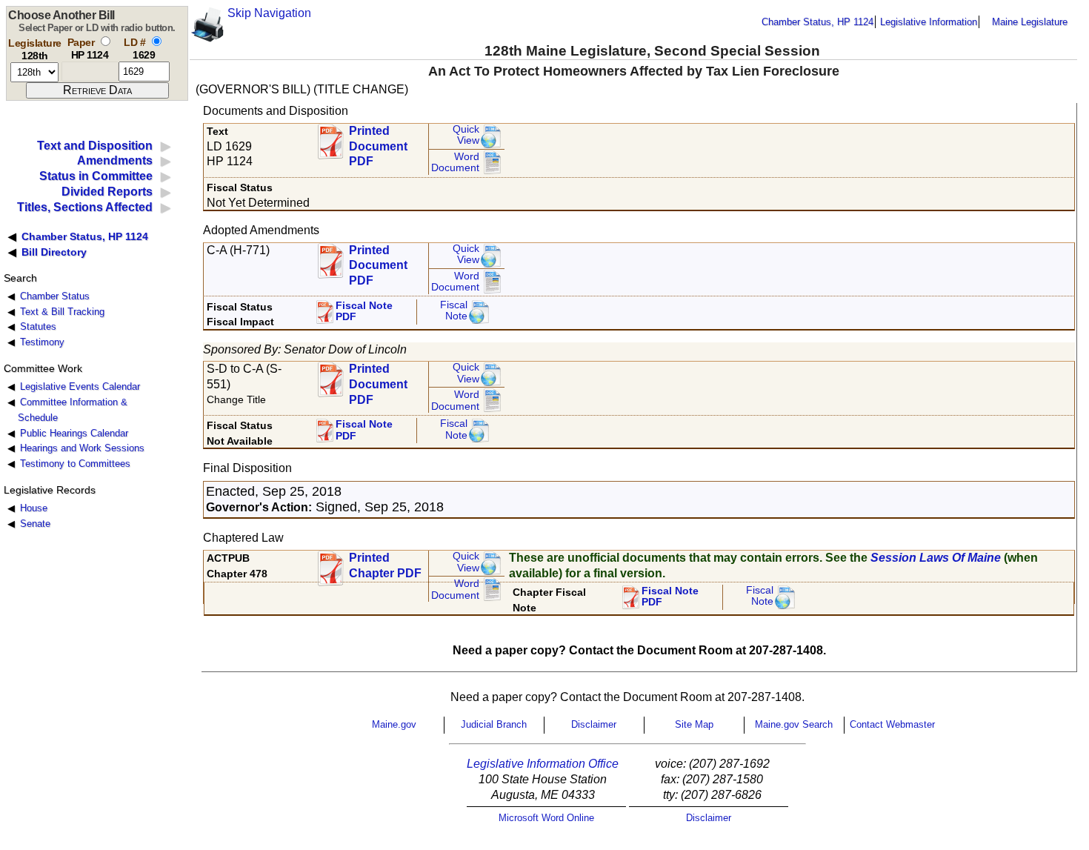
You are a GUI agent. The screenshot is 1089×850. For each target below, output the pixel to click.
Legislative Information (928, 21)
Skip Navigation (269, 13)
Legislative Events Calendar (80, 386)
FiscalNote (759, 596)
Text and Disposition (95, 145)
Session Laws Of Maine (935, 557)
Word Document (455, 162)
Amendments (115, 160)
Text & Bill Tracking (62, 311)
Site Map (694, 724)
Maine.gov (394, 724)
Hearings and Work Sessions (82, 448)
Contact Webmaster (892, 724)
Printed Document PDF (378, 141)
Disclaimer (593, 724)
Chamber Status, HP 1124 (817, 21)
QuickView (466, 135)
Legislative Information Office (543, 763)
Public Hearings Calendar (74, 433)
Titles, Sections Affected (85, 207)
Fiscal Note (453, 310)
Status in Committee (96, 176)
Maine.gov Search (794, 724)
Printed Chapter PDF (385, 565)
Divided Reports (107, 191)
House (33, 508)
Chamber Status (55, 296)
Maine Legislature (1030, 21)
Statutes (38, 326)
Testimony (42, 342)
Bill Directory (54, 252)
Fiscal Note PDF (364, 311)
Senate (35, 523)
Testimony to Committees (75, 463)
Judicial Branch (494, 724)
